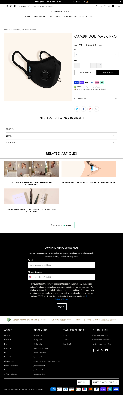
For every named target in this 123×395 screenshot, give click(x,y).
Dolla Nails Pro (67, 344)
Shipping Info (38, 335)
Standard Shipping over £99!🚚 (61, 2)
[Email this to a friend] (96, 109)
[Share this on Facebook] (83, 109)
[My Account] (109, 6)
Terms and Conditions (41, 357)
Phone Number (35, 272)
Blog (5, 344)
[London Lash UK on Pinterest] (11, 6)
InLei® (65, 335)
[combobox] (32, 277)
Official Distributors (10, 374)
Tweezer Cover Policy (41, 348)
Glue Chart (8, 348)
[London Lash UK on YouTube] (14, 6)
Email (30, 260)
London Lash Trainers (11, 365)
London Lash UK (15, 389)
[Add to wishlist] (99, 65)
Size (75, 50)
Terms (65, 299)
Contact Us (7, 340)
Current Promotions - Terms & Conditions (47, 361)
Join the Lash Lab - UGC (41, 370)
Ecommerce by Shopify (35, 389)
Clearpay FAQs (9, 361)
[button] (27, 17)
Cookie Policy (38, 344)
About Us (7, 335)
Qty (75, 60)
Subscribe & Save (39, 374)
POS (23, 389)
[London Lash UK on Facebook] (3, 6)
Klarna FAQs (8, 357)
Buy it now (108, 72)
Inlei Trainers (8, 370)
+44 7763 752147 (105, 340)
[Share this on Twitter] (77, 109)
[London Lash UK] (61, 12)
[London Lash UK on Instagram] (7, 6)
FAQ (5, 352)
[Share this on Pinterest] (90, 109)
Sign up (61, 307)
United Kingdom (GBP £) (44, 6)
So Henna (66, 340)
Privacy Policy (38, 340)
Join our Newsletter (40, 365)
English (23, 6)
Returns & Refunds (40, 352)
